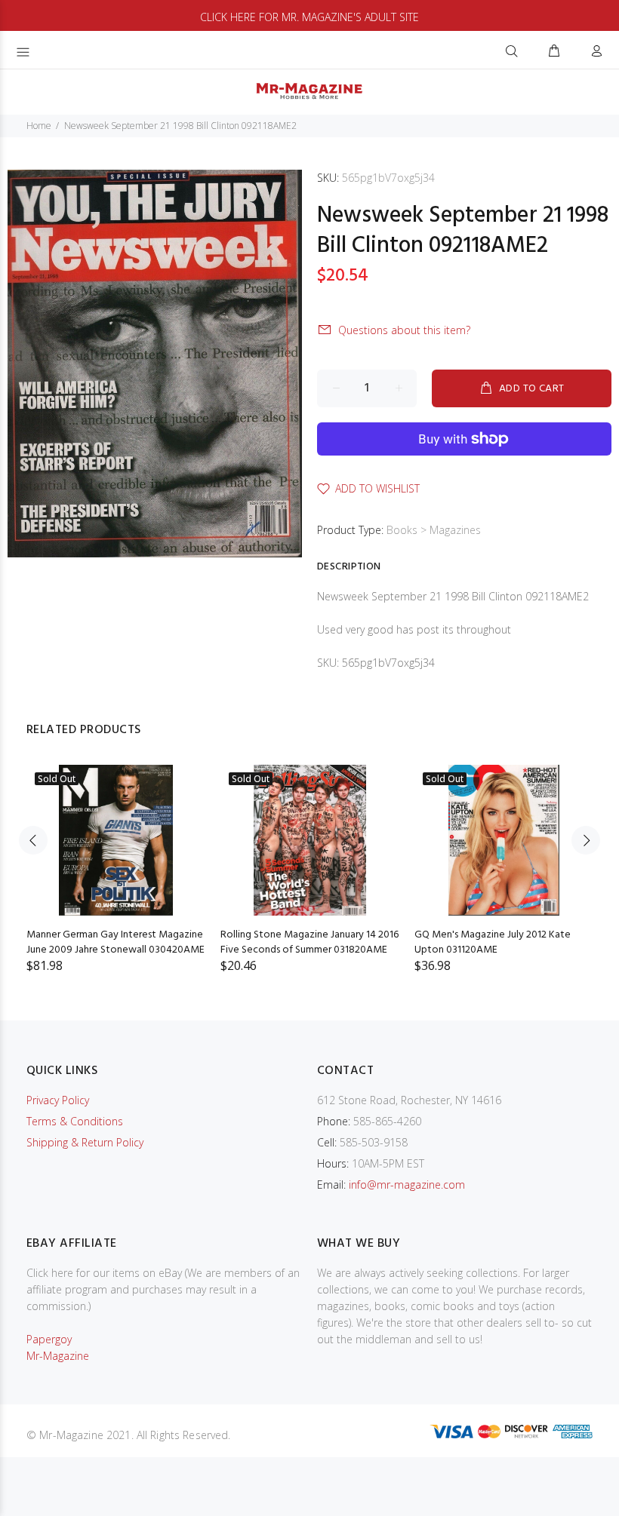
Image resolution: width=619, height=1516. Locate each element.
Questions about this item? (404, 330)
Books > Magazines (433, 530)
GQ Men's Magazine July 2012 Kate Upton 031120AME (492, 942)
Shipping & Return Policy (84, 1142)
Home (38, 125)
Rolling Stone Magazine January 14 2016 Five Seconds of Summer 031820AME (309, 942)
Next (585, 840)
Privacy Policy (57, 1100)
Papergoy (49, 1339)
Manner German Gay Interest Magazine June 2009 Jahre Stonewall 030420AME (115, 942)
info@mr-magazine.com (407, 1184)
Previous (33, 840)
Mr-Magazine (57, 1356)
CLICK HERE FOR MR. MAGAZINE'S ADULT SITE (309, 17)
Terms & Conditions (74, 1121)
